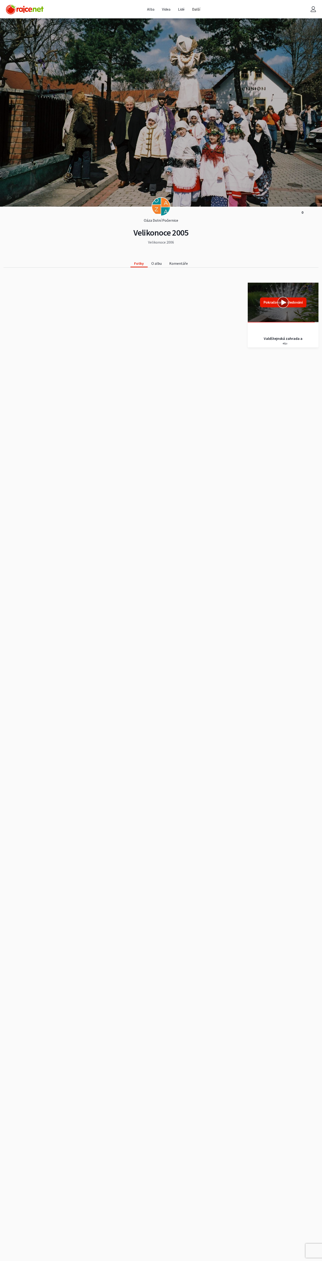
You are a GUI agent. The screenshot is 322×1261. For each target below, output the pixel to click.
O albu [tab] (156, 263)
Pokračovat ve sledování (283, 302)
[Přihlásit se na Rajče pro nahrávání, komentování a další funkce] (313, 9)
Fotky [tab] (139, 263)
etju (284, 343)
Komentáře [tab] (178, 263)
